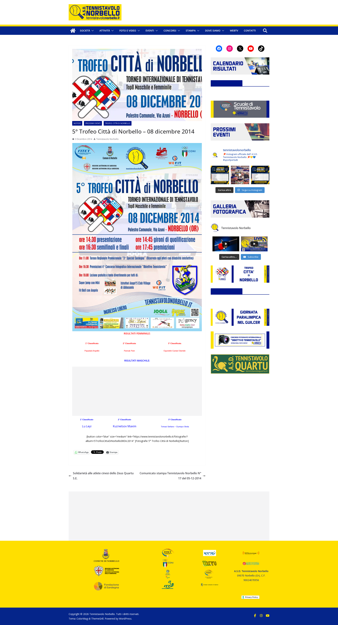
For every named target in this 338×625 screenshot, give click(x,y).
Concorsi (170, 30)
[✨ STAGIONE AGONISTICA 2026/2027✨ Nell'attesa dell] (260, 175)
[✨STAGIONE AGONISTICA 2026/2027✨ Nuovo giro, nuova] (220, 175)
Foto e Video (127, 30)
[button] (92, 30)
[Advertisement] (137, 391)
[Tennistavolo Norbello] (73, 30)
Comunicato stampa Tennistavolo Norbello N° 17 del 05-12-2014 (170, 475)
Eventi (150, 30)
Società (85, 30)
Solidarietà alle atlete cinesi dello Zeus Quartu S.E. (103, 475)
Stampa (191, 30)
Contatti (250, 30)
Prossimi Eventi (93, 123)
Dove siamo (212, 30)
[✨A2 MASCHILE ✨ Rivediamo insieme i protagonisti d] (240, 175)
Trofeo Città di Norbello (117, 123)
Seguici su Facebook (226, 83)
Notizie (77, 123)
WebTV (234, 30)
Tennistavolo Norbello (107, 139)
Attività (104, 30)
